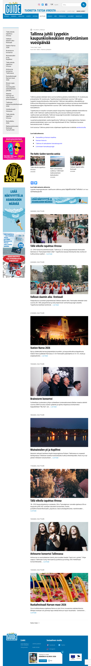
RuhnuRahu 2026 (10, 122)
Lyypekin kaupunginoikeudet (39, 189)
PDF (51, 660)
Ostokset (6, 16)
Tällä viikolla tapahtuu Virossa (10, 34)
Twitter (63, 645)
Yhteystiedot (24, 647)
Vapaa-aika (21, 16)
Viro (55, 16)
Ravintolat (79, 16)
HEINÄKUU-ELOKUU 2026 (47, 656)
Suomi (56, 5)
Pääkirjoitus (62, 16)
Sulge (62, 652)
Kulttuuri (42, 16)
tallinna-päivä (60, 189)
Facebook (52, 645)
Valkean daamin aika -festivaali (10, 40)
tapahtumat (70, 189)
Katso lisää (34, 623)
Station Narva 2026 (10, 46)
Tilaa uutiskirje (60, 11)
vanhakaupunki (36, 191)
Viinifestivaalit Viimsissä (10, 110)
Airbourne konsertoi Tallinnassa (10, 71)
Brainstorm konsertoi (10, 51)
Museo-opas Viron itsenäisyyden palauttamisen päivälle (11, 87)
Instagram (52, 649)
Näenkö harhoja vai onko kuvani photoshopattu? (11, 96)
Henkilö (50, 16)
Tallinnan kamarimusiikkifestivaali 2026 (14, 104)
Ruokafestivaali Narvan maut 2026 (11, 78)
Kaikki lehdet (81, 11)
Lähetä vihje (71, 11)
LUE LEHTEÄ (43, 660)
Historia (35, 16)
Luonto (28, 16)
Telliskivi (79, 189)
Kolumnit (71, 16)
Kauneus (13, 16)
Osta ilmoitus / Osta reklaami (25, 644)
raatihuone (52, 189)
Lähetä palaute (36, 643)
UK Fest (85, 189)
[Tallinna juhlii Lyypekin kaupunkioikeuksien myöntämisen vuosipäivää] (59, 72)
